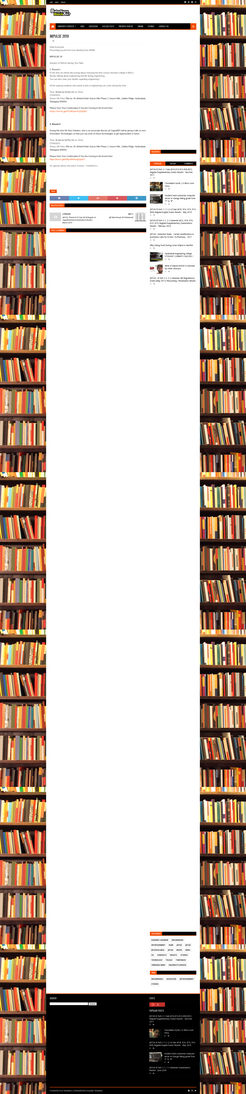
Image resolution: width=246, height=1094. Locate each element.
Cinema (140, 26)
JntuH (188, 945)
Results (173, 955)
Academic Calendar (159, 940)
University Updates (66, 26)
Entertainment (158, 945)
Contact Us (164, 26)
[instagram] (195, 2)
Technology (156, 960)
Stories (151, 26)
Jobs (82, 26)
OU (152, 955)
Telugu (169, 960)
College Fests (108, 26)
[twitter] (188, 2)
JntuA (179, 945)
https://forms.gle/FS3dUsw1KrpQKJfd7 (68, 111)
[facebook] (185, 2)
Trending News (158, 965)
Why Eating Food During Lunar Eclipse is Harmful (171, 245)
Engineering (177, 940)
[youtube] (192, 2)
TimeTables (181, 960)
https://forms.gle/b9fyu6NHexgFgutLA (67, 159)
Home (51, 2)
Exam (171, 945)
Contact (63, 2)
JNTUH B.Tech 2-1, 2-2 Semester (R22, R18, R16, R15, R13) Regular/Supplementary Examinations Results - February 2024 (171, 223)
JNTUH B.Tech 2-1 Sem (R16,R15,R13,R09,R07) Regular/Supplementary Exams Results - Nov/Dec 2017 (171, 172)
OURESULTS (162, 955)
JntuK (170, 950)
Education (93, 26)
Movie (179, 950)
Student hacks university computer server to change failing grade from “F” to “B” (180, 198)
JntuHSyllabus (157, 950)
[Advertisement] (144, 14)
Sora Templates (65, 1091)
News (187, 950)
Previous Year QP (126, 26)
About (57, 2)
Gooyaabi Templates (94, 1091)
